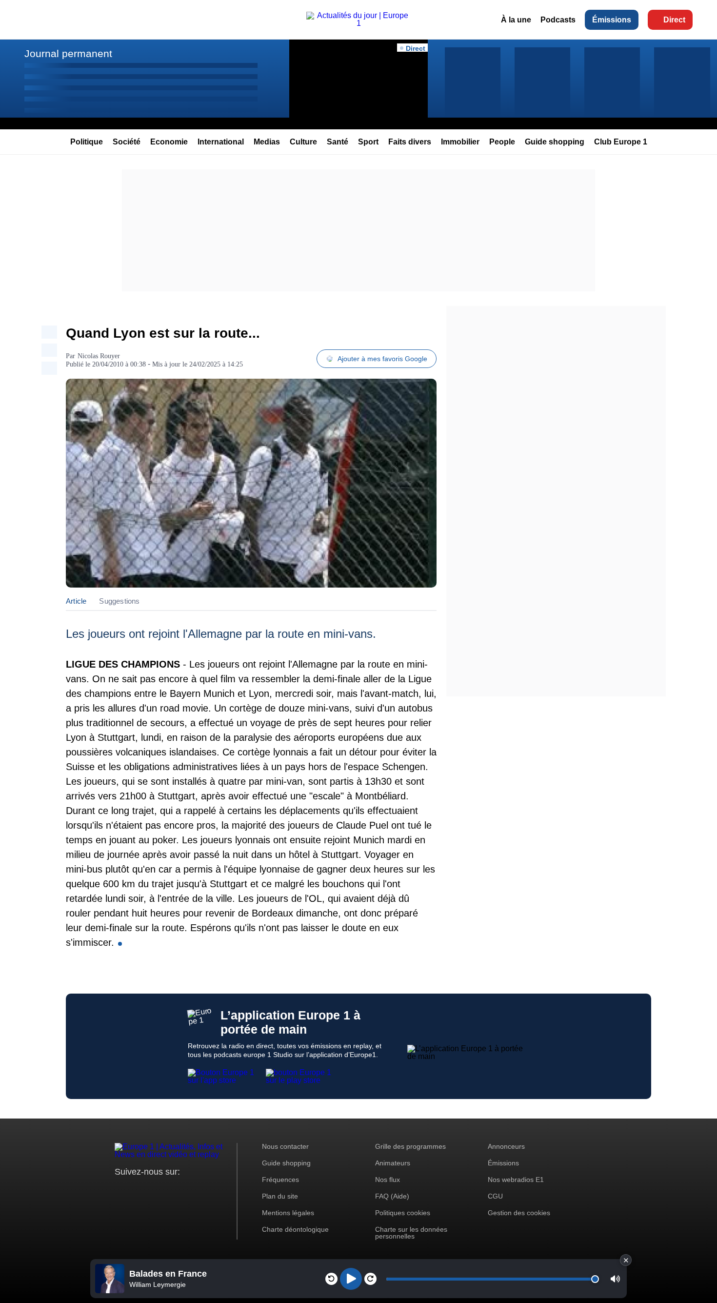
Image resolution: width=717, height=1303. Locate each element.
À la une (516, 20)
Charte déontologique (295, 1229)
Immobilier (460, 142)
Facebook (154, 1190)
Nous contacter (285, 1146)
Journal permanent (68, 53)
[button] (615, 1278)
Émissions (611, 20)
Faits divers (409, 142)
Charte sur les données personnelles (411, 1232)
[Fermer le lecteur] (626, 1260)
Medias (267, 142)
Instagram (137, 1190)
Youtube (170, 1190)
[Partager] (49, 332)
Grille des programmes (410, 1146)
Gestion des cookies (519, 1213)
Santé (337, 142)
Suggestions (119, 601)
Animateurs (392, 1163)
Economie (169, 142)
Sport (368, 142)
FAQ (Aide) (392, 1196)
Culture (303, 142)
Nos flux (387, 1179)
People (502, 142)
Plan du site (280, 1196)
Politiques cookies (402, 1213)
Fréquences (280, 1179)
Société (126, 142)
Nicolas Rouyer (99, 356)
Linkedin (204, 1190)
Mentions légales (288, 1213)
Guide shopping (554, 142)
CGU (495, 1196)
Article (76, 601)
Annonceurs (506, 1146)
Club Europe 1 (620, 142)
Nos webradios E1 (516, 1179)
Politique (86, 142)
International (221, 142)
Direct (674, 20)
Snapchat (187, 1190)
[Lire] (351, 1279)
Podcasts (558, 20)
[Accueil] (358, 23)
